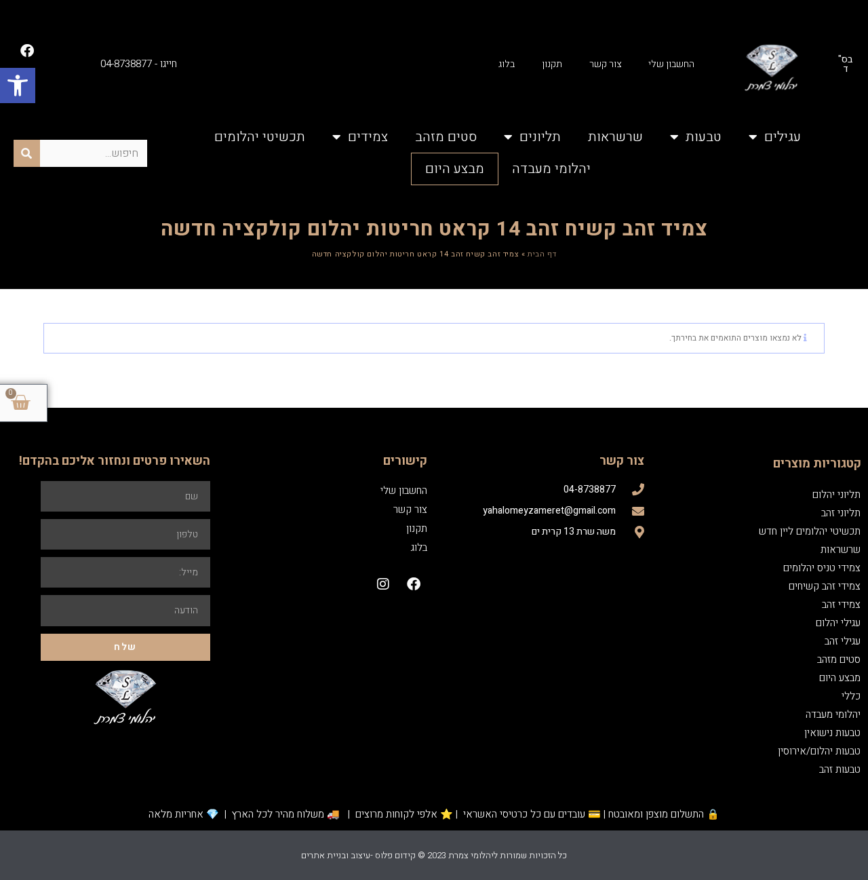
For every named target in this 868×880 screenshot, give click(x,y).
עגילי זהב (843, 641)
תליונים (540, 137)
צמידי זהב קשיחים (825, 586)
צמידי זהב (841, 604)
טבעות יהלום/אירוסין (819, 751)
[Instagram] (383, 584)
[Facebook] (27, 50)
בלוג (506, 64)
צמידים (368, 137)
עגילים (782, 137)
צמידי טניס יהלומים (822, 567)
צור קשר (605, 64)
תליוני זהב (841, 512)
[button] (17, 85)
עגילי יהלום (838, 622)
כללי (851, 696)
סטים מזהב (446, 137)
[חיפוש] (27, 153)
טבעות (704, 137)
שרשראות (615, 137)
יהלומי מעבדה (551, 168)
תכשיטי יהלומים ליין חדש (810, 531)
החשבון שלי (671, 64)
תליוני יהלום (836, 494)
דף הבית (542, 254)
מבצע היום (454, 168)
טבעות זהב (840, 769)
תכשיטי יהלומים (259, 137)
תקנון (552, 64)
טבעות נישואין (832, 732)
